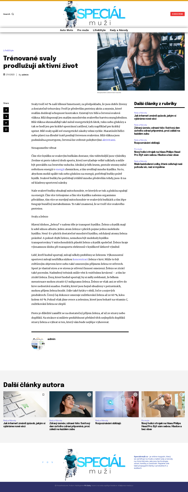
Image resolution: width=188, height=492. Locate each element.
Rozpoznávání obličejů (147, 143)
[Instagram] (47, 462)
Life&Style (8, 51)
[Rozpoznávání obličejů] (117, 404)
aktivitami (108, 139)
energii (59, 169)
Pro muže (138, 149)
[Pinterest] (6, 123)
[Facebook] (6, 110)
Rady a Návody (140, 113)
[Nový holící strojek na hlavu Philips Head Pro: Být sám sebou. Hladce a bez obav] (163, 404)
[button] (9, 14)
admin (25, 74)
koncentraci (80, 259)
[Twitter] (6, 116)
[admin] (38, 343)
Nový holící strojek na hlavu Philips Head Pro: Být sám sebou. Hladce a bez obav (161, 426)
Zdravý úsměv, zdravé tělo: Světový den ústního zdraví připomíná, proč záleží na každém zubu (157, 131)
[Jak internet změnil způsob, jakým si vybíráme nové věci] (25, 404)
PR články (87, 485)
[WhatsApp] (6, 129)
